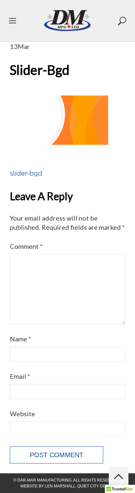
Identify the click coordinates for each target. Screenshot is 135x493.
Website (22, 414)
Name (20, 339)
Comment (26, 246)
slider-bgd (26, 173)
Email (20, 376)
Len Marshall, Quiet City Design (80, 486)
